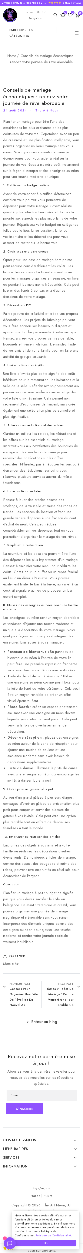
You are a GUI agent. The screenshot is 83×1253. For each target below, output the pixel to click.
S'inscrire (24, 1109)
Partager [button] (17, 956)
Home (11, 55)
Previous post (24, 994)
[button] (55, 15)
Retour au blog (44, 1022)
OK (46, 1243)
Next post (58, 994)
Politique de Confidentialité (53, 1235)
